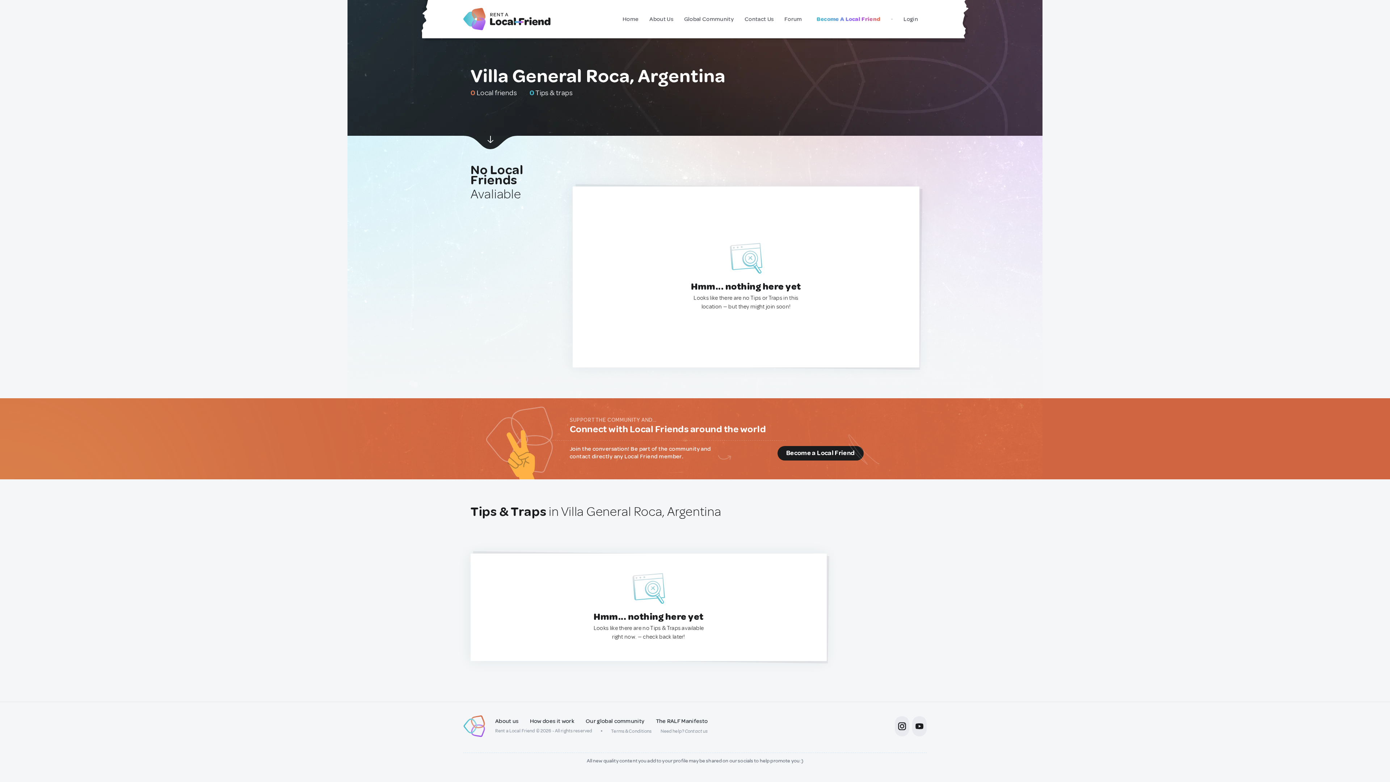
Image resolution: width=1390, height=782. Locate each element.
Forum (793, 19)
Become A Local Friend (849, 19)
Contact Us (759, 19)
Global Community (709, 19)
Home (631, 19)
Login (911, 19)
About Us (661, 19)
